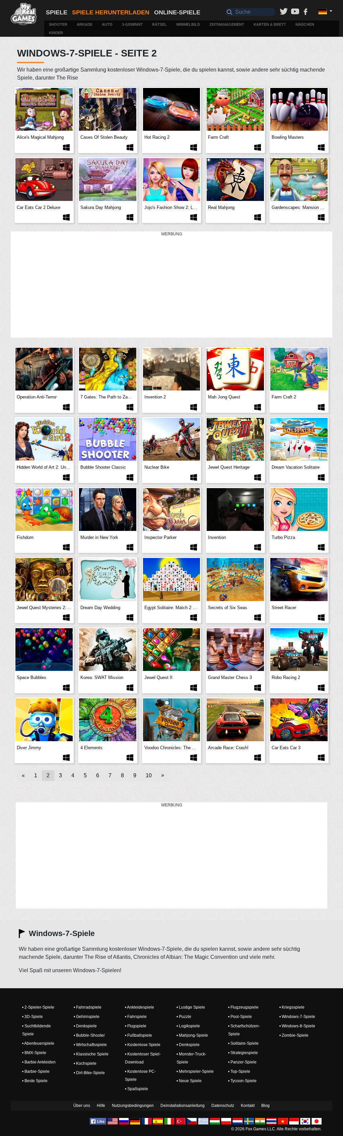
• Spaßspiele (136, 1089)
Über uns (81, 1105)
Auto (107, 24)
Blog (265, 1105)
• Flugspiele (135, 1026)
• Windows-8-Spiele (297, 1026)
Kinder (56, 33)
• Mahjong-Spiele (192, 1035)
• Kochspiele (85, 1063)
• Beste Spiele (35, 1080)
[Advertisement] (171, 285)
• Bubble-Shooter (89, 1035)
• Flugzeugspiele (243, 1007)
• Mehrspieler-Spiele (195, 1071)
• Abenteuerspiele (38, 1043)
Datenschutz (222, 1105)
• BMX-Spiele (34, 1052)
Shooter (58, 24)
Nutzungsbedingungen (133, 1105)
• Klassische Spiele (91, 1054)
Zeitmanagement (226, 24)
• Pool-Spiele (240, 1016)
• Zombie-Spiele (293, 1035)
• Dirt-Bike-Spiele (89, 1072)
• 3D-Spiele (32, 1016)
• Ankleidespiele (139, 1007)
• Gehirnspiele (86, 1016)
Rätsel (159, 24)
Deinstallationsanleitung (182, 1105)
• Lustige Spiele (191, 1007)
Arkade (84, 24)
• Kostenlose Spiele (142, 1044)
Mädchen (304, 24)
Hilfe (101, 1105)
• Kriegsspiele (291, 1007)
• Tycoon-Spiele (242, 1080)
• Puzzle (184, 1016)
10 (149, 775)
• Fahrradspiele (87, 1007)
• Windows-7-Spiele (297, 1016)
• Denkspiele (85, 1026)
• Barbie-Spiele (36, 1071)
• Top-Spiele (239, 1071)
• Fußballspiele (138, 1035)
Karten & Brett (270, 24)
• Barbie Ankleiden (39, 1062)
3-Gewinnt (132, 24)
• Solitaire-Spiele (243, 1043)
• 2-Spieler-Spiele (38, 1007)
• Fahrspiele (136, 1016)
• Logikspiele (188, 1026)
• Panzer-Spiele (242, 1062)
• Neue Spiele (189, 1080)
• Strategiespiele (243, 1052)
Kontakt (248, 1105)
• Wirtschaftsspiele (90, 1044)
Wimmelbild (188, 24)
